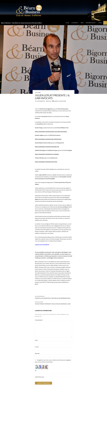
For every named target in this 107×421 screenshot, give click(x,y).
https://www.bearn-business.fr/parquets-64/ (47, 146)
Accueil (67, 22)
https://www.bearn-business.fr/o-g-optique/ (47, 154)
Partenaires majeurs (90, 22)
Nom (36, 340)
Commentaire (39, 320)
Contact (100, 22)
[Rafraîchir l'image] (36, 370)
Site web (37, 353)
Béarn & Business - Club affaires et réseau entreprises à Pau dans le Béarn (21, 23)
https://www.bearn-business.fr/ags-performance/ (48, 139)
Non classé (37, 92)
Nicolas (49, 101)
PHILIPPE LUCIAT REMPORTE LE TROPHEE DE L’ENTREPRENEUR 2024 (52, 297)
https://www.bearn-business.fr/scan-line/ (46, 161)
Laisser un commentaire (60, 101)
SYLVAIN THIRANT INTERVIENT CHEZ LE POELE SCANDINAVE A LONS (52, 303)
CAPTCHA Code (39, 377)
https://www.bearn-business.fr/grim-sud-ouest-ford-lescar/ (51, 131)
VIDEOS (82, 22)
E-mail (37, 347)
